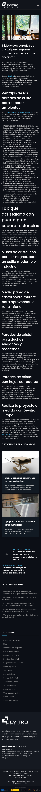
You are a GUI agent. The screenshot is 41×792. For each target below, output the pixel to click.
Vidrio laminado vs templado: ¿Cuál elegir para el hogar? (20, 616)
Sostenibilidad (9, 674)
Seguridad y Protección (13, 663)
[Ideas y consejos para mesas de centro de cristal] (20, 462)
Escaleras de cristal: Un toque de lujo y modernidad (19, 598)
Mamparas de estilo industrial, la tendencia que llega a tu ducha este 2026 (19, 592)
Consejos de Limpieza (12, 647)
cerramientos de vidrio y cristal (18, 112)
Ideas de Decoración (12, 651)
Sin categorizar (9, 666)
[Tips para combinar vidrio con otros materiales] (20, 506)
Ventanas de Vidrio (11, 693)
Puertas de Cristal (11, 659)
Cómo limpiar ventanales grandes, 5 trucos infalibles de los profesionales (18, 604)
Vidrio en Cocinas (10, 700)
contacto (6, 434)
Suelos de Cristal (10, 678)
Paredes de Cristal (11, 655)
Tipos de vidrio (9, 685)
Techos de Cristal (10, 681)
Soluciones (8, 670)
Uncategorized (9, 689)
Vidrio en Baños (9, 697)
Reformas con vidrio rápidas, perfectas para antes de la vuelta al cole (19, 610)
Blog (5, 644)
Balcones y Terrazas (11, 640)
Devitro (11, 76)
